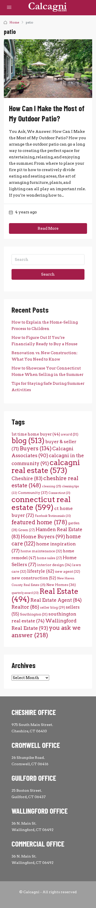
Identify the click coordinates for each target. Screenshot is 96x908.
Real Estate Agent (56, 600)
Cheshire (27, 478)
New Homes (61, 585)
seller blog (52, 607)
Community (33, 493)
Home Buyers (43, 536)
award (69, 434)
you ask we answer (46, 631)
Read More (48, 228)
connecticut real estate (41, 503)
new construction (34, 578)
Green (26, 530)
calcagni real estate (46, 466)
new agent (67, 571)
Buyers (35, 448)
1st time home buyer (36, 434)
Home (14, 22)
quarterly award (25, 593)
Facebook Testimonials (53, 516)
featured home (39, 522)
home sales (49, 558)
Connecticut (59, 493)
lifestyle (40, 571)
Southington (34, 614)
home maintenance (41, 551)
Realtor (25, 607)
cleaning (51, 486)
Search (48, 274)
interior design (54, 565)
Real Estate (45, 595)
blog (28, 440)
